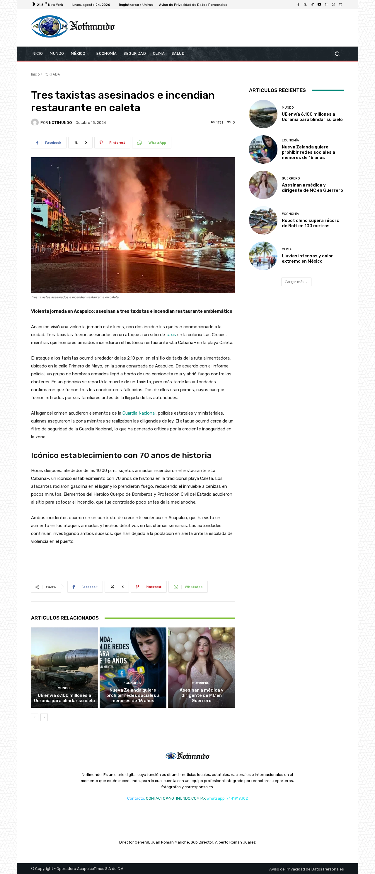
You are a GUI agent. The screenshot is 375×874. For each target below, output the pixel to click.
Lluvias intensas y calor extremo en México (307, 258)
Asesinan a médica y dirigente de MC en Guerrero (202, 695)
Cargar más (294, 281)
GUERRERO (200, 683)
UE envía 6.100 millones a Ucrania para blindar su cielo (64, 698)
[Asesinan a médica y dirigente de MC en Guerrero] (201, 667)
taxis (171, 334)
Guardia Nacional (139, 413)
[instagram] (340, 4)
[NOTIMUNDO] (35, 122)
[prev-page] (34, 717)
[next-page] (44, 717)
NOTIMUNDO (60, 122)
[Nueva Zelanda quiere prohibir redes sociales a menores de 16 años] (133, 667)
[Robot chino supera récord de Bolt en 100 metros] (263, 220)
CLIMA (287, 249)
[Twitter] (305, 4)
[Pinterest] (326, 4)
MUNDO (64, 688)
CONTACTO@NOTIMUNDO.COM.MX (176, 798)
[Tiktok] (312, 4)
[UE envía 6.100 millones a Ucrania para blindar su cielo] (64, 667)
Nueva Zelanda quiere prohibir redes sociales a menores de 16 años (133, 695)
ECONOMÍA (132, 683)
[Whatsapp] (333, 4)
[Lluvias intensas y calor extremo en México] (263, 256)
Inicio (35, 74)
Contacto (135, 798)
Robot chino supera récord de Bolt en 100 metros (311, 223)
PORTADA (52, 74)
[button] (337, 53)
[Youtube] (319, 4)
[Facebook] (298, 4)
